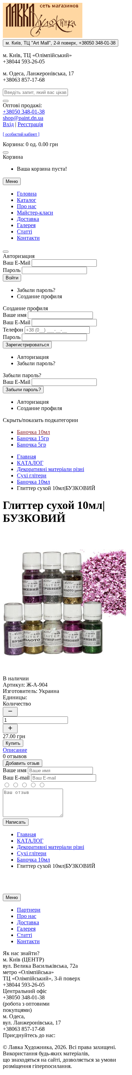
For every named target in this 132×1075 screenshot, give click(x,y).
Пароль (11, 270)
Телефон (13, 330)
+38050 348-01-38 (24, 112)
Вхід (8, 124)
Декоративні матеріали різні (50, 469)
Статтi (24, 231)
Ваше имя (14, 315)
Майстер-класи (35, 213)
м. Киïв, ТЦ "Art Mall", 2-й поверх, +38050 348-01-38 (60, 43)
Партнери (28, 910)
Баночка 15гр (33, 438)
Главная (26, 457)
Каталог (26, 200)
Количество (17, 704)
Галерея (26, 225)
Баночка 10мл (33, 432)
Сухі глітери (31, 475)
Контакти (28, 238)
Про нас (26, 206)
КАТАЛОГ (30, 463)
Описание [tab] (15, 750)
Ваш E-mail (16, 778)
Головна (27, 194)
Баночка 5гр (31, 445)
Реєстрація (30, 124)
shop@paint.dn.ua (23, 118)
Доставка (28, 219)
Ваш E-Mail (16, 263)
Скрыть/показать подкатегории (40, 420)
